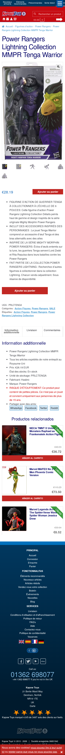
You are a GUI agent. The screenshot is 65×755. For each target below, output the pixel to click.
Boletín (32, 590)
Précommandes (35, 2)
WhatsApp (16, 408)
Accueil (3, 19)
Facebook (30, 408)
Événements (32, 594)
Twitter (43, 408)
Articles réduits (32, 583)
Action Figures (23, 308)
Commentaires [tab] (52, 330)
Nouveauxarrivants (7, 2)
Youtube (35, 661)
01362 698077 (32, 674)
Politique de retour (32, 618)
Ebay (43, 661)
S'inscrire (32, 562)
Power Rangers (43, 26)
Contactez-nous (7, 19)
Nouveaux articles (32, 579)
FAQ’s (33, 622)
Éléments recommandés (32, 576)
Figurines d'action (24, 26)
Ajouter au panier (48, 191)
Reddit (54, 408)
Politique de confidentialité (32, 633)
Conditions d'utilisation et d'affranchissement (32, 614)
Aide (32, 625)
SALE (52, 308)
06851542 (53, 741)
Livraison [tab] (32, 330)
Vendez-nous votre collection (32, 587)
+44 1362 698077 (21, 679)
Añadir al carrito (32, 458)
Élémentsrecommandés (20, 2)
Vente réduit (49, 2)
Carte (32, 705)
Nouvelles (14, 19)
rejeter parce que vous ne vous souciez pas (33, 751)
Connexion (10, 19)
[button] (58, 66)
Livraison (32, 611)
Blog (32, 601)
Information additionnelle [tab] (11, 331)
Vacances (32, 636)
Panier (32, 566)
